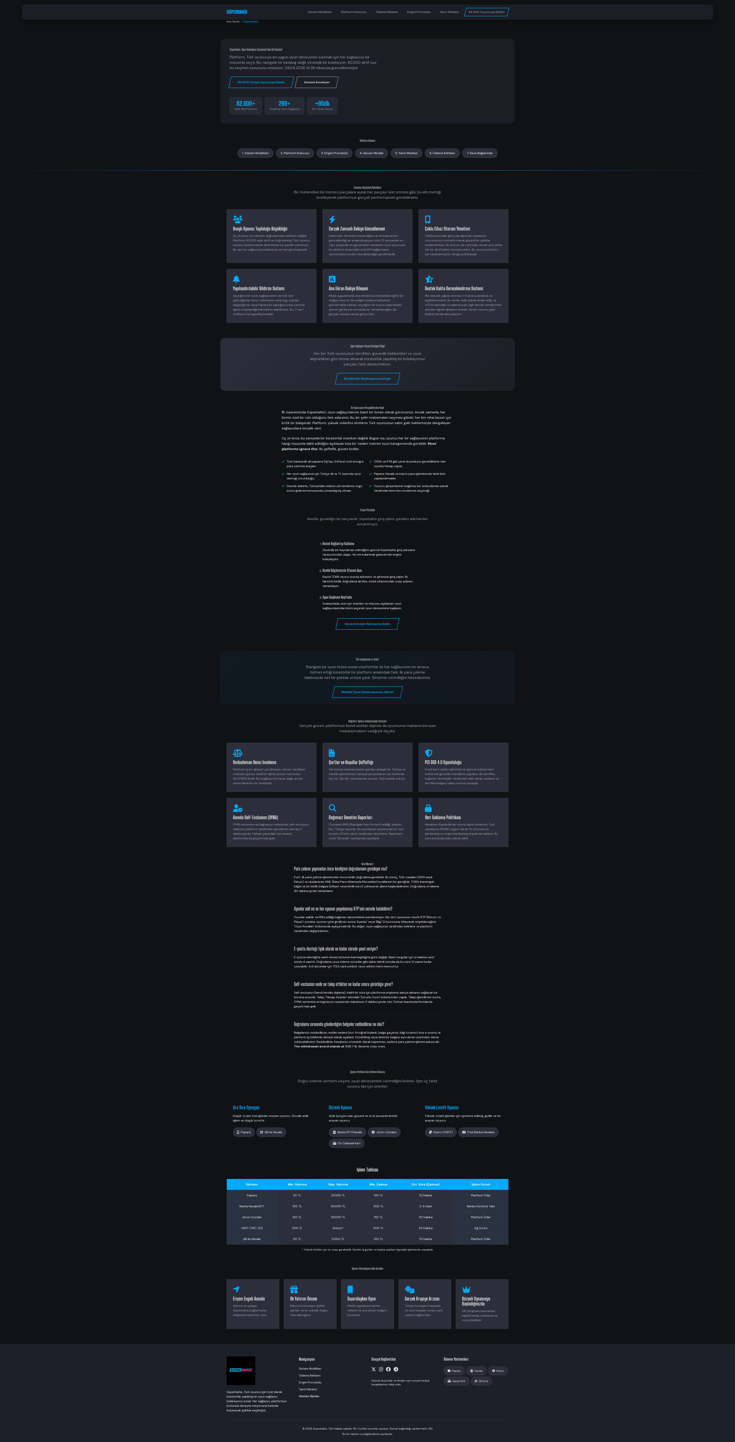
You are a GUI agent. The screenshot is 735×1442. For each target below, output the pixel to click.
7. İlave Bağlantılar (480, 153)
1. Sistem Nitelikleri (255, 153)
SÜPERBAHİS (237, 12)
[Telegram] (396, 1369)
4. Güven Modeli (371, 153)
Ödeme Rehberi (387, 12)
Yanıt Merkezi (449, 12)
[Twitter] (373, 1369)
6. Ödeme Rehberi (442, 153)
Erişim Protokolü (419, 12)
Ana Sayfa (233, 21)
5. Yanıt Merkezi (406, 153)
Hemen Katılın (309, 1396)
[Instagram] (381, 1369)
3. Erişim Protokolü (334, 153)
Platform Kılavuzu (354, 12)
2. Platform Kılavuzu (295, 153)
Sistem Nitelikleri (320, 12)
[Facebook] (388, 1369)
